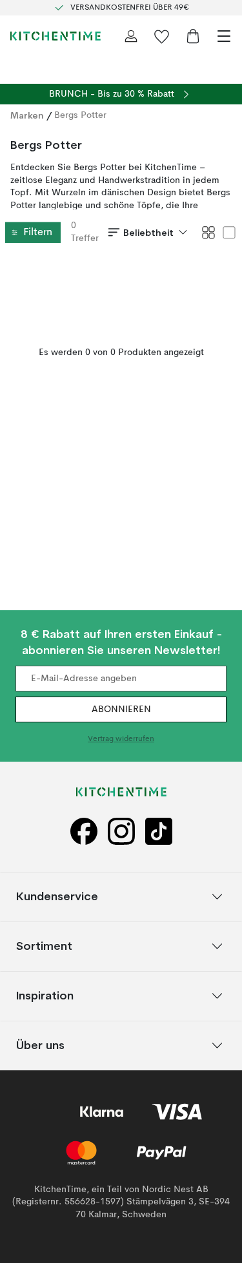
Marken (27, 115)
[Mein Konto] (131, 36)
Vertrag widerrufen (121, 740)
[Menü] (223, 36)
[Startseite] (55, 36)
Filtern (37, 232)
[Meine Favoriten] (161, 36)
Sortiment (44, 945)
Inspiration (45, 995)
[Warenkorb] (192, 36)
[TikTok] (158, 831)
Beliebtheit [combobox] (148, 232)
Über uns (40, 1044)
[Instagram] (121, 831)
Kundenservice (57, 896)
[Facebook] (84, 831)
